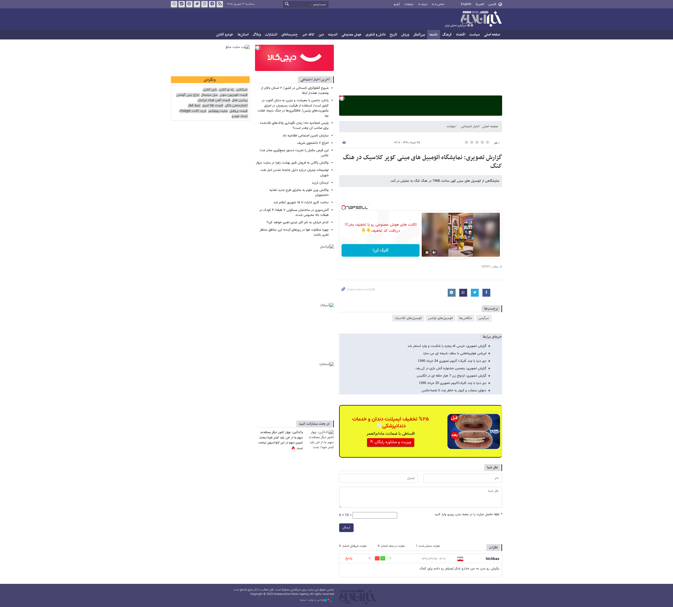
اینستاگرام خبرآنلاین (204, 4)
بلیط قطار (194, 105)
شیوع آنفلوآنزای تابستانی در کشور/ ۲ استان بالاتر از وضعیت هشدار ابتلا (295, 90)
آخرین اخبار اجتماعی (315, 80)
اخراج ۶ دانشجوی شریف (313, 143)
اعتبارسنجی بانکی (236, 105)
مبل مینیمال (209, 95)
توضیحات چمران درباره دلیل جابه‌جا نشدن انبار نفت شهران (295, 173)
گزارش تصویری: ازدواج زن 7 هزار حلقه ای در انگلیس (451, 375)
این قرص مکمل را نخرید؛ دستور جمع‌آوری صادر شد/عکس (294, 153)
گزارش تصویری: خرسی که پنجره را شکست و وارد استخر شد (446, 346)
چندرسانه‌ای (289, 35)
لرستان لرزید (320, 182)
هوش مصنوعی (351, 35)
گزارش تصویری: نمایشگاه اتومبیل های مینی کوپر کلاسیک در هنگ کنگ (422, 162)
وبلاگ (257, 35)
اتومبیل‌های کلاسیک (408, 318)
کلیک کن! (381, 250)
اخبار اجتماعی (470, 126)
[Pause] (427, 252)
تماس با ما (438, 4)
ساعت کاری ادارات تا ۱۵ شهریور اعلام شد (301, 202)
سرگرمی (483, 318)
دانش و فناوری (375, 35)
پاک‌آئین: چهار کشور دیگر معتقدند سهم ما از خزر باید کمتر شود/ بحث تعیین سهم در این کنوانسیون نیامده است (280, 440)
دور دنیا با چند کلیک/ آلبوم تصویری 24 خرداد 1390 (452, 361)
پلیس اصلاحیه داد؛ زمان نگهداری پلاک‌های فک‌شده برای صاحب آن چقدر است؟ (294, 125)
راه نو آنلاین (226, 89)
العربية (480, 4)
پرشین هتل (239, 100)
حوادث (451, 126)
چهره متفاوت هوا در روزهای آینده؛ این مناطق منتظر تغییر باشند (294, 232)
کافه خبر (308, 35)
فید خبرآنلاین (220, 4)
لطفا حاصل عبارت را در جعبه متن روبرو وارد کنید (468, 514)
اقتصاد (460, 35)
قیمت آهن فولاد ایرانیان (213, 100)
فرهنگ (447, 35)
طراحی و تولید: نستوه (312, 600)
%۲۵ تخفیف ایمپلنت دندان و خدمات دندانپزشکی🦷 (390, 422)
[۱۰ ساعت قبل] (319, 439)
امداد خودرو (239, 116)
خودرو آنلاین (224, 35)
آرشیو (397, 4)
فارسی (492, 4)
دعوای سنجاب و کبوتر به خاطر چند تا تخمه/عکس (454, 390)
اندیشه (332, 35)
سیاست (474, 35)
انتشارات (271, 35)
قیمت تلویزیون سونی (233, 95)
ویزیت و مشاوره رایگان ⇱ (390, 442)
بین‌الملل (419, 35)
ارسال (346, 527)
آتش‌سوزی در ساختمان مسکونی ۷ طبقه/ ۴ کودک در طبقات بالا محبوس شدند (294, 213)
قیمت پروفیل (238, 111)
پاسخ (348, 558)
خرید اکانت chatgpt (192, 111)
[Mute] (434, 252)
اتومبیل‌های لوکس (440, 318)
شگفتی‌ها (465, 318)
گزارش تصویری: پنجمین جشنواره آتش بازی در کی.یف (451, 368)
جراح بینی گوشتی (187, 95)
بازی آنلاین (210, 89)
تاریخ (393, 35)
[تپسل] (341, 98)
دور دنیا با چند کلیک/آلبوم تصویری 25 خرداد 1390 (452, 383)
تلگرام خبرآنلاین (212, 4)
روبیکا (174, 4)
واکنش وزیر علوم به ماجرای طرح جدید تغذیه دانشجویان (299, 193)
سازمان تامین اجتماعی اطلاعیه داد (306, 135)
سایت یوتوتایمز (218, 111)
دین (321, 35)
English (466, 4)
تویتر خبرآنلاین (197, 4)
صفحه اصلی (492, 35)
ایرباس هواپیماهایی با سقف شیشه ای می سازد (454, 353)
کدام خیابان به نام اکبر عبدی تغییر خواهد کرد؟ (298, 222)
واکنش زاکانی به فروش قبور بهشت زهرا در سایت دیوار (292, 162)
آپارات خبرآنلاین (189, 4)
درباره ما (422, 4)
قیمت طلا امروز (212, 105)
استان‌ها (243, 35)
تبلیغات (409, 4)
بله (182, 4)
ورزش (405, 35)
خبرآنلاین (473, 19)
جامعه (433, 35)
